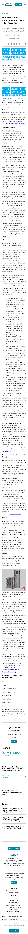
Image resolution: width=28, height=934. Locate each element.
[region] (14, 927)
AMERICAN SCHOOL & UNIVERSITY (14, 905)
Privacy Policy (5, 919)
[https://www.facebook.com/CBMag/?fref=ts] (11, 895)
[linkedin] (11, 44)
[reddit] (16, 44)
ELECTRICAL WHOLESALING (14, 911)
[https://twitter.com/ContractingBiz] (16, 895)
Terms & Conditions (13, 919)
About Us (4, 916)
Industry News (6, 13)
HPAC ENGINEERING (14, 902)
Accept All (14, 930)
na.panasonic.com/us (15, 514)
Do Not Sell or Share (17, 916)
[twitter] (14, 44)
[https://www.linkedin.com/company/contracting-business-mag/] (13, 895)
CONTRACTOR (14, 904)
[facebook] (8, 44)
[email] (19, 44)
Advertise (9, 916)
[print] (25, 44)
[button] (3, 4)
